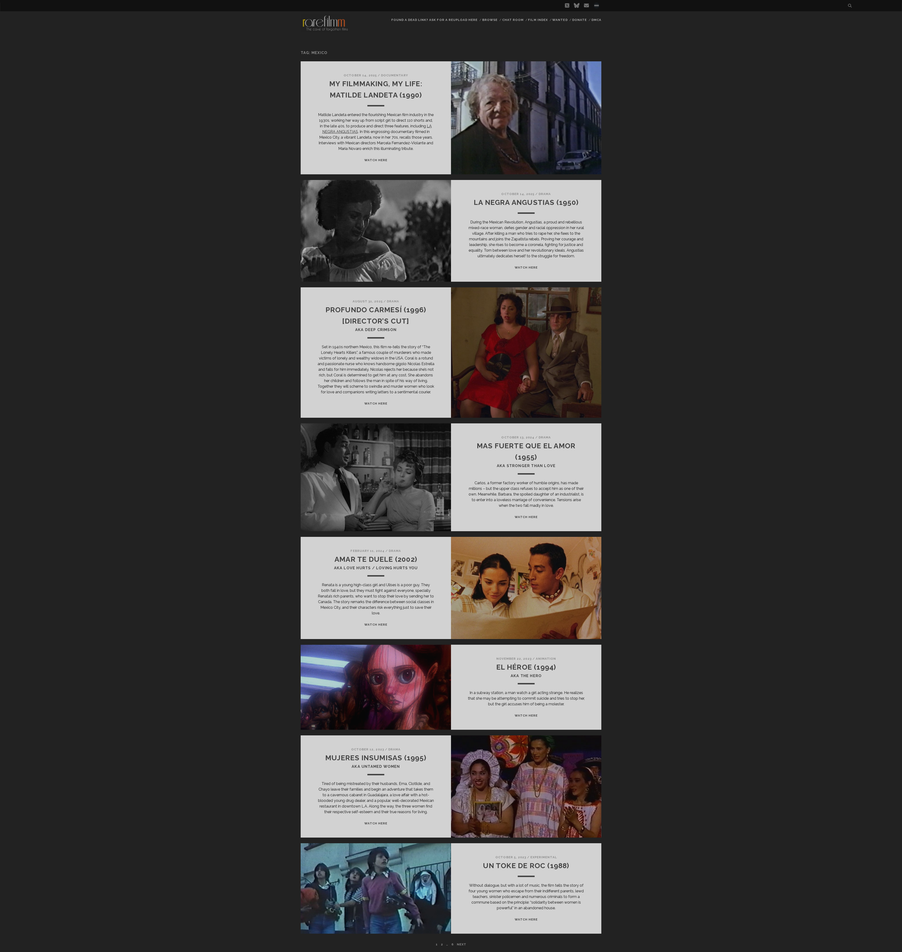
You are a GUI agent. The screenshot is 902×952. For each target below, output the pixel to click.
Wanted (560, 20)
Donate (579, 20)
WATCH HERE (375, 160)
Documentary (394, 75)
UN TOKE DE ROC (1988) (526, 866)
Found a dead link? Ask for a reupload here (434, 20)
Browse (490, 20)
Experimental (543, 857)
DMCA (596, 20)
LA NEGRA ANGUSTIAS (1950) (526, 202)
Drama (545, 194)
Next (461, 944)
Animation (546, 658)
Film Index (538, 20)
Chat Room (513, 20)
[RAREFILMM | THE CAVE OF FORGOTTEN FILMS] (325, 30)
